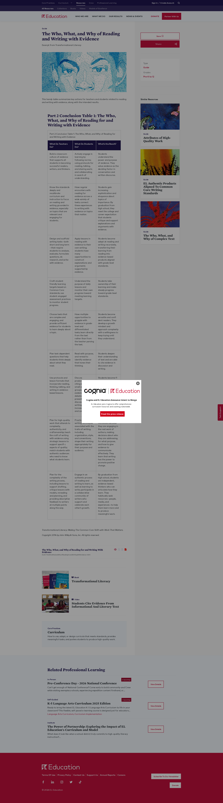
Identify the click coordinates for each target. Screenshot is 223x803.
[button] (111, 400)
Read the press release (112, 413)
